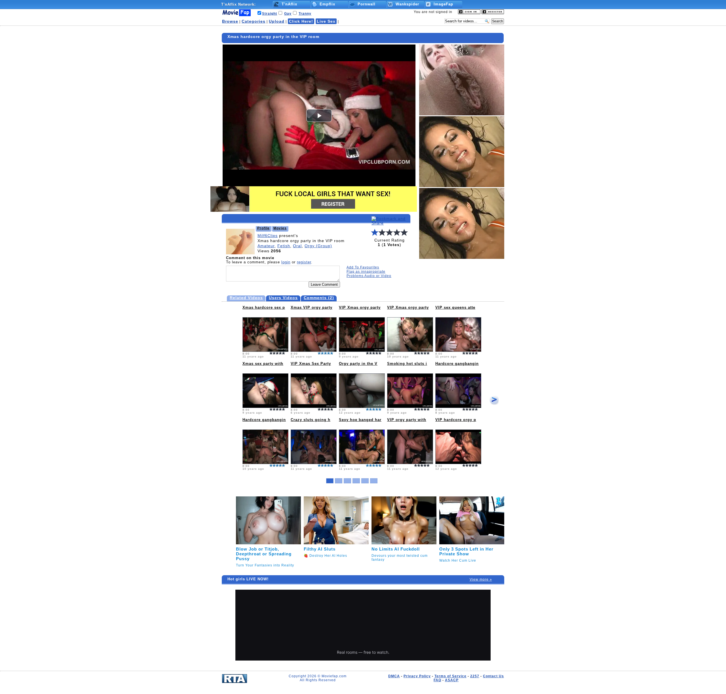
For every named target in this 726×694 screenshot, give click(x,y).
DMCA (394, 676)
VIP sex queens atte (455, 307)
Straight (269, 14)
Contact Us (493, 676)
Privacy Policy (417, 676)
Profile (263, 228)
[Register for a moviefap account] (493, 13)
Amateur (266, 246)
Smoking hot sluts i (407, 363)
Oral (297, 246)
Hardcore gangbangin (457, 363)
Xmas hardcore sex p (263, 307)
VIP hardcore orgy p (455, 420)
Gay (288, 14)
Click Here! (301, 21)
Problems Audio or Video (369, 276)
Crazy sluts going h (310, 420)
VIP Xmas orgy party (360, 307)
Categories (253, 21)
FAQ (437, 680)
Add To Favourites (363, 267)
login (285, 262)
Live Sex (326, 21)
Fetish (283, 246)
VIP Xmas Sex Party (311, 363)
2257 (474, 676)
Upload (276, 21)
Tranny (305, 14)
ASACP (452, 680)
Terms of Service (450, 676)
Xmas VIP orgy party (311, 307)
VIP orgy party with (406, 420)
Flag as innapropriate (366, 272)
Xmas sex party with (262, 363)
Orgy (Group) (318, 246)
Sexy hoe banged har (360, 420)
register (304, 262)
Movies (280, 228)
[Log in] (469, 13)
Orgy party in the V (358, 363)
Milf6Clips (268, 235)
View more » (481, 579)
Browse (230, 21)
